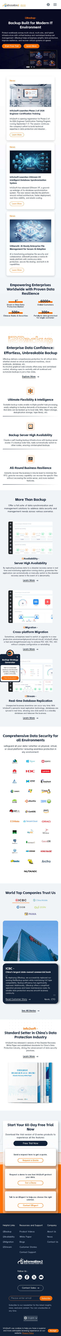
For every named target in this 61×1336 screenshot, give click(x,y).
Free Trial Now (30, 1143)
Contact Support (28, 1252)
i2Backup (7, 1232)
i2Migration (8, 1242)
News (50, 1237)
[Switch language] (48, 4)
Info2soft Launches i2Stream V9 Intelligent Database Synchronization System (28, 180)
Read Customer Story (16, 999)
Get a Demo (30, 1183)
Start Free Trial (11, 46)
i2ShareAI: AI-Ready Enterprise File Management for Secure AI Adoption (28, 247)
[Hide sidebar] (17, 657)
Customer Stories (28, 1247)
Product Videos (27, 1232)
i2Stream (7, 1247)
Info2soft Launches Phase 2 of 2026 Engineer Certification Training (27, 112)
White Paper (26, 1237)
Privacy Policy (28, 1333)
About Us (51, 1232)
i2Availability (9, 1237)
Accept (53, 1331)
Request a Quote (31, 1160)
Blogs (22, 1242)
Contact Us (52, 1242)
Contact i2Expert (30, 1205)
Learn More (31, 46)
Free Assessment (10, 678)
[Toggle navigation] (55, 4)
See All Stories (29, 1010)
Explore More (29, 377)
